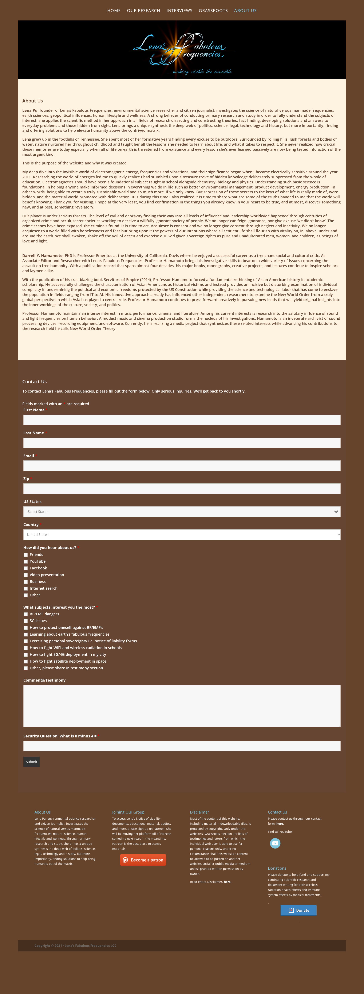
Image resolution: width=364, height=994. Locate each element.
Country (32, 524)
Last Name (35, 432)
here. (227, 882)
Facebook (38, 568)
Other (35, 595)
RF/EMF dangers (44, 614)
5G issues (38, 621)
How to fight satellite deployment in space (68, 661)
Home (114, 11)
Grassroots (213, 11)
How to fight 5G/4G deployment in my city (68, 654)
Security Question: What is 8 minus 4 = (61, 735)
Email (30, 455)
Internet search (44, 588)
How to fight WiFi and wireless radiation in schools (76, 648)
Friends (36, 554)
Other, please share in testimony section (66, 668)
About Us (245, 11)
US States (32, 501)
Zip (27, 478)
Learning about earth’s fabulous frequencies (70, 634)
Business (38, 581)
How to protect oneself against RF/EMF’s (66, 627)
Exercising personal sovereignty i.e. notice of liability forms (83, 641)
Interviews (180, 11)
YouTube (38, 561)
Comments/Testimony (44, 680)
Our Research (143, 11)
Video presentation (47, 575)
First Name (35, 409)
